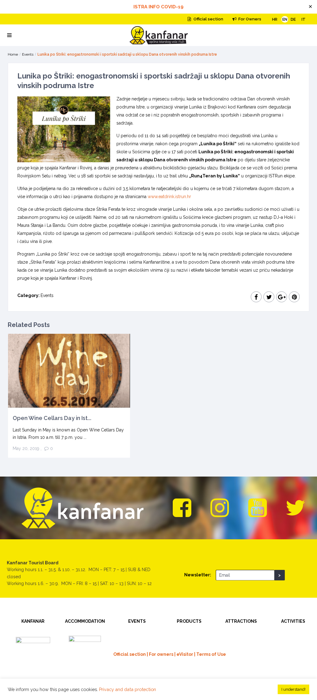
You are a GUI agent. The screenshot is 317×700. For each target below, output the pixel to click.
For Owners (249, 19)
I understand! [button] (293, 689)
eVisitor (184, 654)
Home (13, 54)
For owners (161, 654)
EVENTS (137, 621)
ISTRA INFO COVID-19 (158, 7)
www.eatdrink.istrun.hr (169, 196)
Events (27, 54)
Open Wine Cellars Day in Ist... (52, 418)
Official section (208, 19)
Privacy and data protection (127, 689)
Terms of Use (211, 654)
